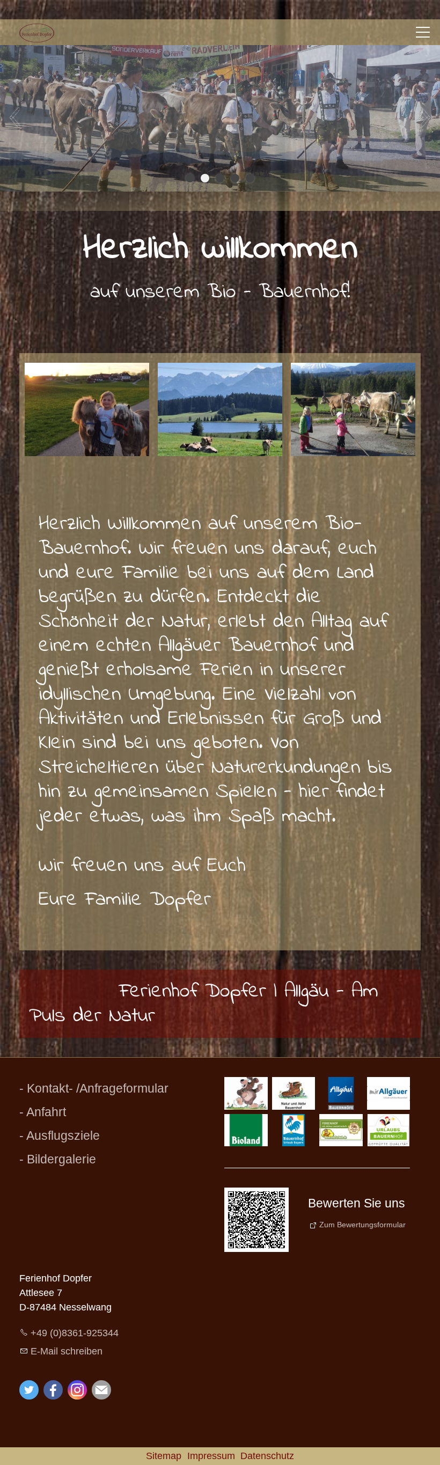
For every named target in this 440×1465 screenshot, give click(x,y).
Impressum (211, 1455)
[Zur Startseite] (36, 33)
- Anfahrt (42, 1112)
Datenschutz (267, 1455)
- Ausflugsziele (59, 1135)
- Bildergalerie (57, 1159)
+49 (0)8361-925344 (75, 1333)
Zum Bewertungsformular (362, 1224)
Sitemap (163, 1455)
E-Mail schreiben (66, 1350)
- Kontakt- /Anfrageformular (93, 1088)
